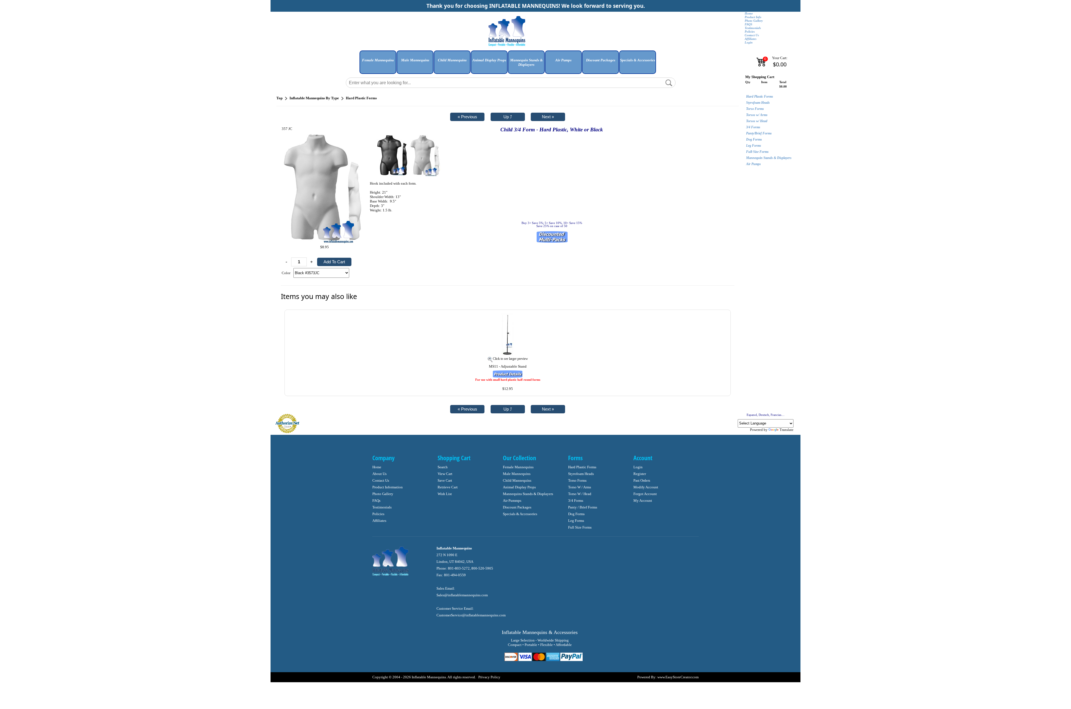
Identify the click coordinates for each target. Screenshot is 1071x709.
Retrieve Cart (448, 487)
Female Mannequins (518, 467)
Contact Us (752, 35)
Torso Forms (755, 109)
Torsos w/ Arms (757, 115)
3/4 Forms (753, 127)
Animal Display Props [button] (489, 60)
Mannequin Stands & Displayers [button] (526, 62)
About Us (379, 474)
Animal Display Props (519, 487)
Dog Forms (754, 139)
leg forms (576, 521)
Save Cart (445, 480)
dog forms (576, 514)
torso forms (577, 480)
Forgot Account (645, 494)
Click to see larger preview (510, 359)
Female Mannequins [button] (378, 60)
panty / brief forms (582, 507)
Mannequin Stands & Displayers (769, 158)
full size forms (580, 527)
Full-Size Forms (757, 152)
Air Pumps (753, 164)
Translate (786, 430)
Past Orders (641, 480)
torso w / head (579, 494)
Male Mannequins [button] (415, 60)
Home (749, 13)
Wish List (445, 494)
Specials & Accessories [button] (637, 60)
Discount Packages (517, 507)
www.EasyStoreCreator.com (678, 677)
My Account (642, 500)
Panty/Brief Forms (759, 133)
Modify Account (645, 487)
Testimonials (753, 28)
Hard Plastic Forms (759, 96)
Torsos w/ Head (756, 121)
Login (748, 42)
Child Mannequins (517, 480)
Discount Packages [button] (600, 60)
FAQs (376, 500)
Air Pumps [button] (563, 60)
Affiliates (750, 38)
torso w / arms (579, 487)
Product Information (387, 487)
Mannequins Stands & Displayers (528, 494)
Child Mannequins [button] (452, 60)
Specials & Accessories (520, 514)
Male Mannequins (516, 474)
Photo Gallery (754, 20)
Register (639, 474)
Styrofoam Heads (758, 103)
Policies (750, 31)
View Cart (445, 474)
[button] (378, 64)
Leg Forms (753, 146)
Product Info (753, 17)
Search (443, 467)
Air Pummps (512, 500)
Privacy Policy (489, 677)
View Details (714, 317)
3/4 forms (575, 500)
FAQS (748, 24)
